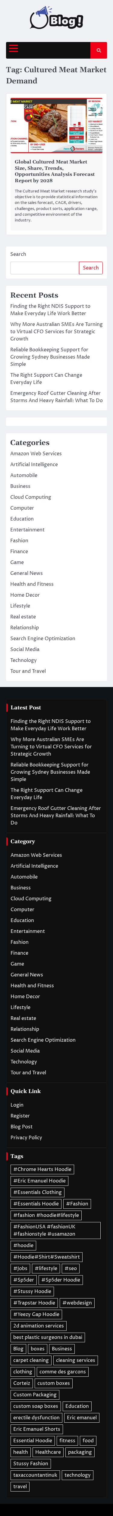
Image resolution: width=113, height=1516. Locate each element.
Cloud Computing (30, 497)
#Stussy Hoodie (32, 1291)
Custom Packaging (35, 1395)
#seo (70, 1268)
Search (18, 254)
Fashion (19, 540)
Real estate (23, 617)
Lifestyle (20, 606)
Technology (23, 660)
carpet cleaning (31, 1360)
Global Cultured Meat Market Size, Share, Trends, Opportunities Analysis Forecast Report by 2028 (55, 171)
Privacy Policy (26, 1137)
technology (77, 1475)
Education (22, 519)
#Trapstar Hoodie (34, 1303)
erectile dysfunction (36, 1417)
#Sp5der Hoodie (60, 1280)
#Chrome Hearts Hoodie (42, 1169)
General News (26, 573)
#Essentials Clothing (37, 1192)
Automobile (23, 475)
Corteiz (21, 1383)
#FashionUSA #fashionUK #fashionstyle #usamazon (44, 1230)
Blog (18, 1349)
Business (20, 486)
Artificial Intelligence (34, 464)
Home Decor (25, 595)
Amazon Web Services (36, 453)
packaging (80, 1452)
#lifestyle (46, 1268)
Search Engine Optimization (42, 638)
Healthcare (48, 1452)
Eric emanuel (82, 1417)
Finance (19, 551)
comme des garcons (62, 1372)
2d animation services (38, 1326)
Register (20, 1116)
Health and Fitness (32, 584)
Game (17, 562)
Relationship (24, 627)
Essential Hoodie (32, 1440)
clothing (22, 1372)
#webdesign (77, 1303)
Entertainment (27, 530)
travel (20, 1486)
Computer (22, 508)
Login (17, 1105)
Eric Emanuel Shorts (36, 1429)
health (20, 1452)
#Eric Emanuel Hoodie (39, 1181)
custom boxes (53, 1383)
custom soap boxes (35, 1406)
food (88, 1440)
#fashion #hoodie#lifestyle (46, 1215)
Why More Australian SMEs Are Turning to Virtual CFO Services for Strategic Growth (56, 331)
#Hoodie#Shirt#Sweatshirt (46, 1257)
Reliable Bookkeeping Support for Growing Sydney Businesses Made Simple (50, 357)
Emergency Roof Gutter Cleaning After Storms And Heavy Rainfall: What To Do (56, 815)
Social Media (24, 649)
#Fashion (77, 1204)
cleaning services (75, 1360)
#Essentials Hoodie (36, 1204)
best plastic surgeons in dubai (47, 1337)
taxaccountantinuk (35, 1475)
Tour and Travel (28, 671)
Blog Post (22, 1127)
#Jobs (20, 1268)
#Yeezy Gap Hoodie (36, 1314)
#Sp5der (23, 1280)
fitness (67, 1440)
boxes (38, 1349)
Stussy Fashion (30, 1463)
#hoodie (23, 1245)
